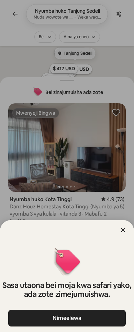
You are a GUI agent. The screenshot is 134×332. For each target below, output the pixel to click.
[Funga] (123, 230)
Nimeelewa (67, 318)
